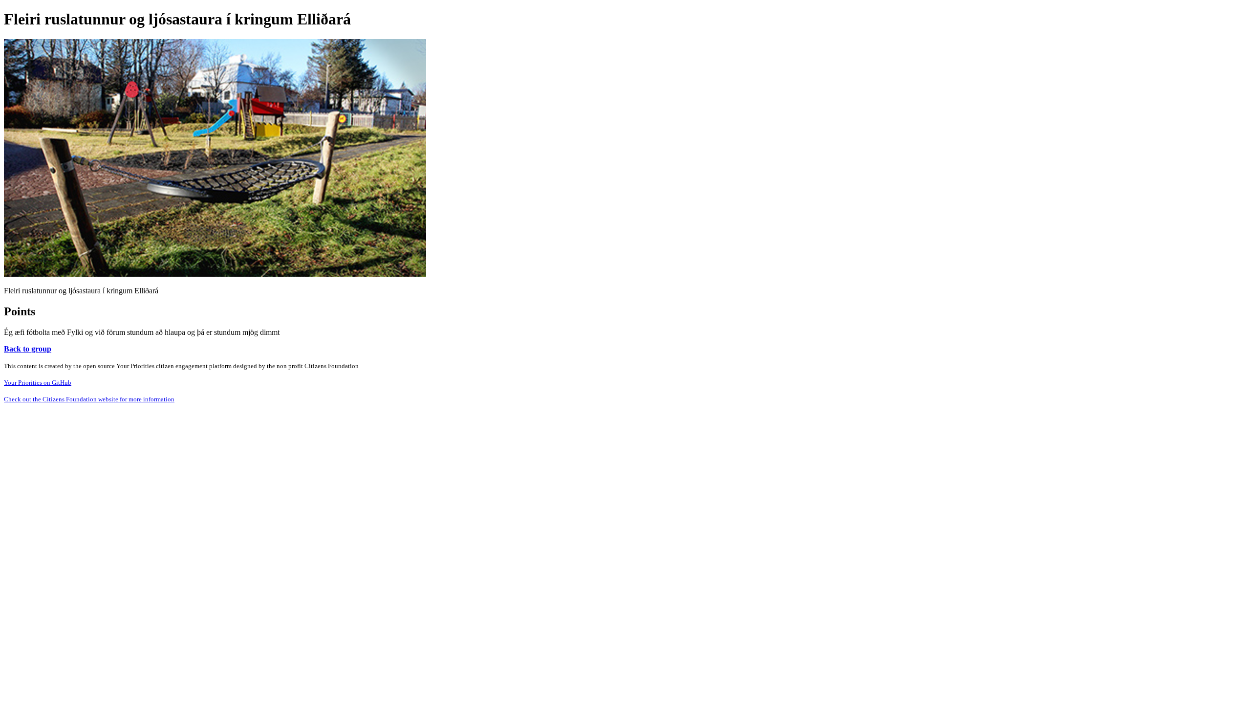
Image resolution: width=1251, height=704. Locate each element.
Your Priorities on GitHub (37, 382)
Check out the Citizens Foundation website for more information (89, 399)
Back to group (27, 349)
